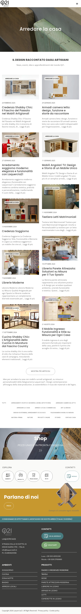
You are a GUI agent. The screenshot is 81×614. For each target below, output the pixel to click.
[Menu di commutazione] (77, 4)
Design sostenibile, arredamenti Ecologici (29, 412)
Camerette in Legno (51, 599)
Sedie (44, 578)
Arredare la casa (12, 78)
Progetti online (44, 417)
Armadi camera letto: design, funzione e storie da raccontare (56, 110)
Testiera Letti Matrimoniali (59, 217)
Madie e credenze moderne (55, 570)
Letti (43, 595)
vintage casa (70, 417)
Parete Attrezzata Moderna (55, 582)
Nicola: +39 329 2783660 (51, 559)
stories (57, 417)
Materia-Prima (16, 417)
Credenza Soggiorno (15, 231)
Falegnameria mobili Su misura (62, 412)
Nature (30, 417)
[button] (40, 371)
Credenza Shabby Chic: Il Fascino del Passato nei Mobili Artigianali (17, 110)
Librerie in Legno (50, 586)
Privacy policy (43, 611)
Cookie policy (54, 611)
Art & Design (65, 408)
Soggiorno (7, 570)
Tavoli (44, 574)
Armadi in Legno (49, 591)
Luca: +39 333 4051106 (51, 556)
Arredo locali (9, 586)
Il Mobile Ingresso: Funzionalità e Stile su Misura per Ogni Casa (56, 332)
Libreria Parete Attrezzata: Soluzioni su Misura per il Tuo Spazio (59, 271)
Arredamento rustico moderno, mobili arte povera (31, 403)
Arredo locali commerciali (45, 408)
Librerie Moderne (13, 283)
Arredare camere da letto (66, 403)
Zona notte (7, 578)
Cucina (5, 574)
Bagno (5, 582)
